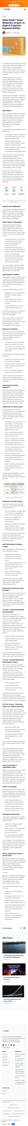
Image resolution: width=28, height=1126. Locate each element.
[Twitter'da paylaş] (20, 928)
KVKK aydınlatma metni (19, 1110)
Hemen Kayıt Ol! (14, 5)
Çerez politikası (6, 1113)
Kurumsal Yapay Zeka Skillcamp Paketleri (19, 1065)
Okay (13, 1124)
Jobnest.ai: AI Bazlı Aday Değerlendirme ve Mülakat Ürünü (20, 1082)
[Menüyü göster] (25, 10)
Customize (3, 1124)
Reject (9, 1124)
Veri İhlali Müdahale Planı (18, 1113)
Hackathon (5, 1059)
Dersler (4, 1091)
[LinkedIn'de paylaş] (24, 928)
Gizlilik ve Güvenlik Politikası (13, 1107)
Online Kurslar (6, 1062)
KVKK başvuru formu (7, 1110)
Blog (3, 1093)
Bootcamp (4, 1057)
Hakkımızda (5, 1065)
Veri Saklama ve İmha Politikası (14, 1116)
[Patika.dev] (6, 9)
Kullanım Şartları (13, 1104)
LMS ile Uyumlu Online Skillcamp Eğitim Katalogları (19, 1071)
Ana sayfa (4, 1054)
